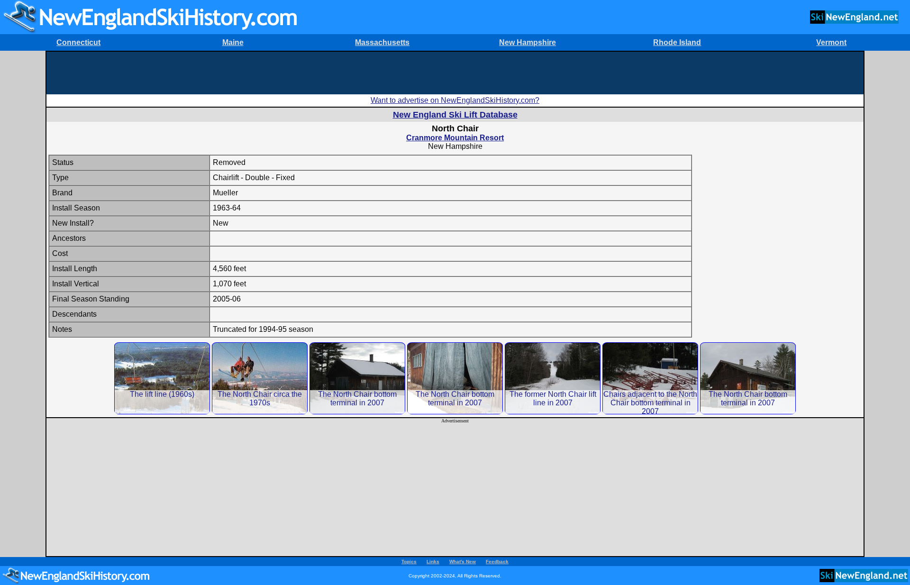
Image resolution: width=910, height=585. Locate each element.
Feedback (497, 561)
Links (433, 561)
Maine (233, 42)
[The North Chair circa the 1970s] (260, 378)
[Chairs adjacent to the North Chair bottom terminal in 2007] (650, 378)
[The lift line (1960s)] (162, 378)
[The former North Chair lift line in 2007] (553, 378)
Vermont (831, 42)
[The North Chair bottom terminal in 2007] (357, 378)
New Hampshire (527, 42)
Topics (409, 561)
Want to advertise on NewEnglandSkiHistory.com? (455, 100)
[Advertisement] (455, 73)
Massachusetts (382, 42)
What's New (462, 561)
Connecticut (78, 42)
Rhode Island (677, 42)
